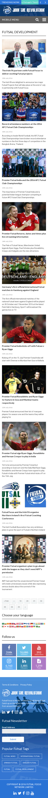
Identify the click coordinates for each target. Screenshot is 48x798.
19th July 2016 (7, 78)
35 (19, 607)
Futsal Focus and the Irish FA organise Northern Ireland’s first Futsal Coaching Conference (21, 515)
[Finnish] (27, 624)
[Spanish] (25, 626)
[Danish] (17, 624)
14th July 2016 (7, 241)
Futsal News (9, 756)
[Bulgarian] (5, 624)
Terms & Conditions (10, 685)
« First (6, 601)
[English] (22, 624)
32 (41, 601)
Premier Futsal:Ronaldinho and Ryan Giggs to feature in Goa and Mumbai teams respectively (23, 399)
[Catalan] (8, 624)
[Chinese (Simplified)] (10, 624)
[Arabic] (3, 624)
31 (34, 601)
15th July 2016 (7, 188)
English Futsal (29, 763)
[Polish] (15, 626)
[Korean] (8, 626)
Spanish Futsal (11, 763)
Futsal (7, 769)
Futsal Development (24, 769)
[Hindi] (37, 624)
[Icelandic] (41, 624)
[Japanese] (5, 626)
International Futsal (30, 756)
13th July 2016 (7, 354)
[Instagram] (16, 713)
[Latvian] (10, 626)
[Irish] (44, 624)
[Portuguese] (17, 626)
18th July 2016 (7, 132)
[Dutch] (20, 624)
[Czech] (15, 624)
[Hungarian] (39, 624)
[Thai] (29, 626)
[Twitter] (8, 713)
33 (5, 607)
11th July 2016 (7, 577)
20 (27, 601)
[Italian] (3, 626)
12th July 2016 (7, 407)
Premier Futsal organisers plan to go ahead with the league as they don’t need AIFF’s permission (23, 569)
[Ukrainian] (34, 626)
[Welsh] (39, 626)
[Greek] (34, 624)
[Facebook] (12, 713)
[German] (32, 624)
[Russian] (22, 626)
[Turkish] (32, 626)
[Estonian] (25, 624)
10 (20, 601)
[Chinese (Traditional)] (13, 624)
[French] (29, 624)
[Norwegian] (13, 626)
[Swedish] (27, 626)
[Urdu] (37, 626)
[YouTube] (21, 713)
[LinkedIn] (3, 713)
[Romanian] (20, 626)
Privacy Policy (26, 685)
